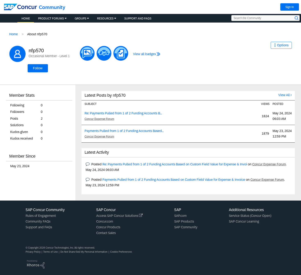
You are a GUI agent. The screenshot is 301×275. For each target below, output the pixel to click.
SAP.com (180, 215)
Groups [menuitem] (80, 18)
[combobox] (265, 18)
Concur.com (104, 221)
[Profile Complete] (104, 53)
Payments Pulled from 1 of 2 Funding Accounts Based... (124, 131)
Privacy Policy (33, 251)
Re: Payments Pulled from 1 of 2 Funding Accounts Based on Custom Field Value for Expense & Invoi (174, 164)
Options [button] (283, 45)
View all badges (144, 54)
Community (52, 7)
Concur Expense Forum (99, 118)
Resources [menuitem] (105, 18)
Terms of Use (50, 251)
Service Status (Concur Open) (250, 215)
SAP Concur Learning (244, 221)
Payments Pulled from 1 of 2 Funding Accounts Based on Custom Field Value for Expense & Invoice (173, 179)
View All (284, 95)
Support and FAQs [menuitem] (137, 18)
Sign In (289, 7)
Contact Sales (106, 233)
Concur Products (108, 227)
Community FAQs (38, 221)
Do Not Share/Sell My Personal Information (84, 251)
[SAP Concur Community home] (20, 7)
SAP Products (184, 221)
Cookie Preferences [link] (121, 251)
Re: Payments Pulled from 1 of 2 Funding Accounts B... (123, 113)
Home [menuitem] (26, 18)
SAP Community (185, 227)
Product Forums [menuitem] (51, 18)
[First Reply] (87, 53)
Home (13, 34)
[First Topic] (120, 53)
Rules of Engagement (41, 215)
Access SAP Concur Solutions (117, 215)
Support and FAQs (39, 227)
